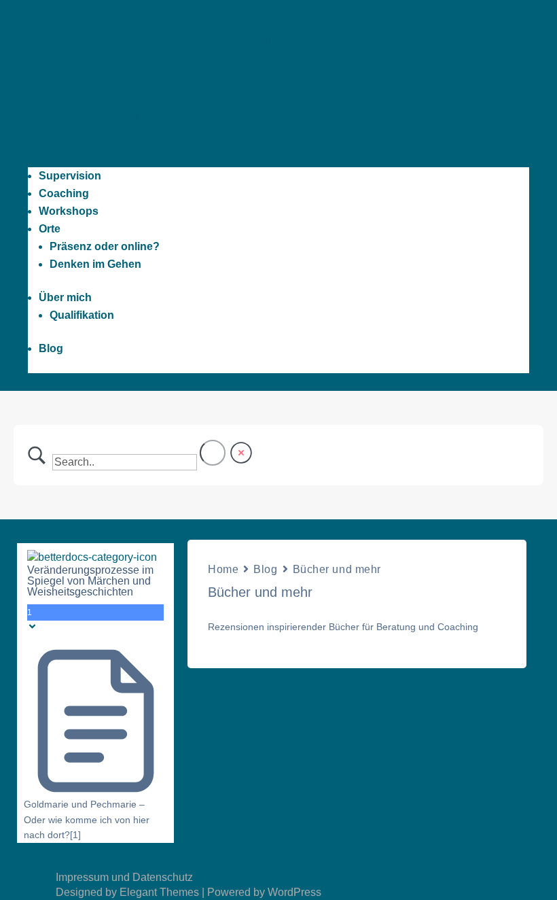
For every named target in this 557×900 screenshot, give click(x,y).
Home (223, 569)
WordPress (294, 892)
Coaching (64, 193)
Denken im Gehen (95, 264)
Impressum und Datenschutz (124, 877)
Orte (49, 229)
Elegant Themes (159, 892)
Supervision (70, 175)
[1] (75, 834)
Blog (51, 348)
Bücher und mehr (337, 569)
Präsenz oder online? (105, 246)
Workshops (68, 211)
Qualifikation (82, 315)
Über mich (65, 297)
